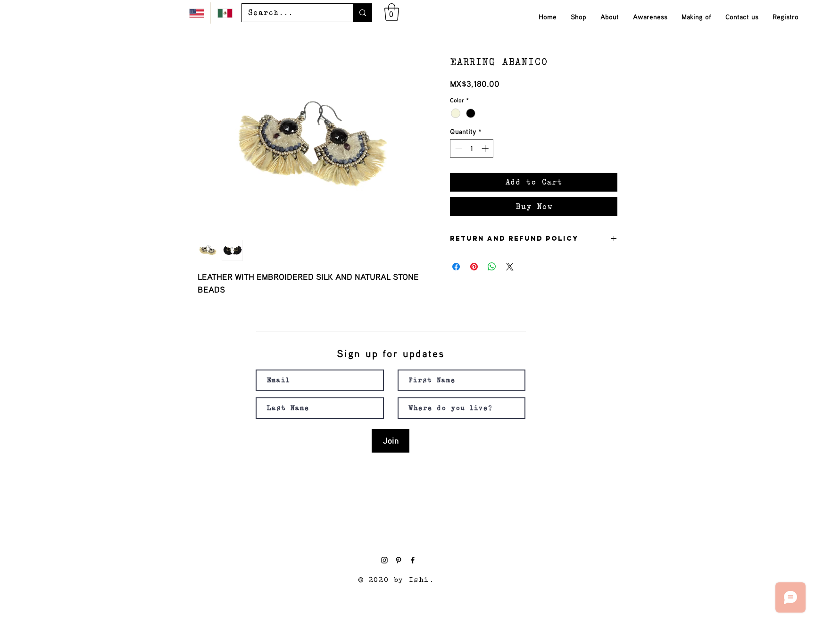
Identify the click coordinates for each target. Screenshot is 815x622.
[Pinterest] (398, 560)
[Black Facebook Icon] (412, 560)
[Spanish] (224, 13)
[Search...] (362, 13)
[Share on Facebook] (456, 266)
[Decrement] (457, 148)
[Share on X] (510, 266)
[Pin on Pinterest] (474, 266)
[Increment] (486, 148)
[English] (196, 13)
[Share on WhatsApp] (492, 266)
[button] (391, 12)
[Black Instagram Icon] (384, 560)
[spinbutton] (472, 148)
